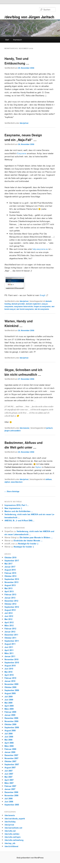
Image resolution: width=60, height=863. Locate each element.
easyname (9, 306)
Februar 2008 (10, 749)
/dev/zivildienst (11, 846)
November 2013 (11, 582)
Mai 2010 (8, 671)
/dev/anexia (24, 428)
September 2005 (12, 804)
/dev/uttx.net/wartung (14, 840)
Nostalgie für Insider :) (28, 543)
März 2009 (9, 708)
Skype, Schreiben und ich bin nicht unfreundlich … (23, 372)
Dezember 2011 (11, 634)
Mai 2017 (8, 563)
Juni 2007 (9, 773)
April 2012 (9, 622)
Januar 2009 (10, 715)
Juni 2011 (9, 647)
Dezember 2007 (11, 755)
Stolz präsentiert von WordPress (30, 857)
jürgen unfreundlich (13, 430)
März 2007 (9, 783)
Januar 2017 (10, 566)
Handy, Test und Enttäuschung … (17, 60)
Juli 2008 (9, 733)
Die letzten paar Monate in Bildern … (36, 537)
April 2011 (9, 650)
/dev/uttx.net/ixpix (13, 837)
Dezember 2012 (11, 600)
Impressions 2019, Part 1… (17, 505)
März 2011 (9, 653)
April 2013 (9, 591)
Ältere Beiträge (12, 491)
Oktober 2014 (10, 576)
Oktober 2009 (10, 687)
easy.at (45, 303)
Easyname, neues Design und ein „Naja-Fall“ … (23, 137)
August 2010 (10, 665)
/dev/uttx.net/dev (12, 833)
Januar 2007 (10, 789)
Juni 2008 (9, 736)
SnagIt (42, 295)
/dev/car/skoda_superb (15, 818)
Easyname (21, 153)
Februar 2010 (10, 678)
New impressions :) (13, 508)
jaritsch (49, 428)
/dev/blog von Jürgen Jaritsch (29, 16)
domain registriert (33, 303)
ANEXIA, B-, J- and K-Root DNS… (19, 520)
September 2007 (12, 764)
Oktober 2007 (10, 761)
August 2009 (10, 693)
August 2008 (10, 730)
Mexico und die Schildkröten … (19, 511)
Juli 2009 (9, 696)
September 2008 (12, 727)
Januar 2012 (10, 631)
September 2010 (12, 662)
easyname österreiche (23, 306)
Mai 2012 (8, 619)
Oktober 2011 (10, 637)
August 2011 (10, 643)
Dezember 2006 (11, 792)
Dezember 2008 (11, 718)
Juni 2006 (9, 801)
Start (7, 39)
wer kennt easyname (25, 309)
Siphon (38, 467)
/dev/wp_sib (10, 843)
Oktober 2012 (10, 603)
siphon (7, 482)
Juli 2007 (9, 770)
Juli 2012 (9, 613)
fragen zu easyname (42, 306)
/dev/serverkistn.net (13, 827)
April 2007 (9, 779)
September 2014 (12, 579)
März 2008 (9, 746)
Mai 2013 (8, 588)
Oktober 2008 (10, 724)
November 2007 (11, 758)
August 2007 (10, 767)
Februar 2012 (10, 628)
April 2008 (9, 742)
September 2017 (12, 560)
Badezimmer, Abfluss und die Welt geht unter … (24, 444)
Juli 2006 (9, 798)
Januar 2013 (10, 597)
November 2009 (11, 684)
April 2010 (9, 674)
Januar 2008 (10, 752)
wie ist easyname (42, 309)
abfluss (49, 479)
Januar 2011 (10, 656)
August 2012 (10, 610)
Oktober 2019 (10, 557)
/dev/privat (24, 123)
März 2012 (9, 625)
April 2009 (9, 705)
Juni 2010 (9, 668)
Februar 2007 (10, 786)
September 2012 (12, 606)
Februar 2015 (10, 573)
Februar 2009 (10, 711)
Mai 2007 (8, 776)
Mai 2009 (8, 702)
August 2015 (10, 569)
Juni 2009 (9, 699)
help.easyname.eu (40, 249)
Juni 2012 (9, 616)
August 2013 (10, 585)
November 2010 (11, 659)
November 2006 (11, 795)
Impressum (17, 39)
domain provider (18, 303)
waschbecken (16, 482)
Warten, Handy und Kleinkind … (19, 323)
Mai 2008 (8, 739)
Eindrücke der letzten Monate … (28, 540)
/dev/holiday (10, 821)
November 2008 (11, 721)
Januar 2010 (10, 681)
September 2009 (12, 690)
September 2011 (12, 640)
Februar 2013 (10, 594)
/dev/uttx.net (10, 830)
